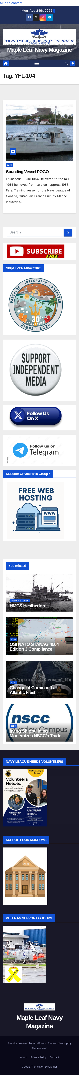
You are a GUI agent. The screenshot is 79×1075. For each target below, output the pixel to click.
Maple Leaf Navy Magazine (39, 50)
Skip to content (11, 3)
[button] (66, 63)
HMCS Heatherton (27, 605)
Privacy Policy (38, 1057)
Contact (54, 1057)
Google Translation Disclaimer (39, 1066)
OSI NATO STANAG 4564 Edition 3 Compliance (34, 647)
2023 (9, 165)
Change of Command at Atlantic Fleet (33, 690)
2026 (13, 639)
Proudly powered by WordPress (27, 1043)
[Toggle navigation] (37, 63)
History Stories (20, 601)
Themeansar (39, 1048)
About (23, 1057)
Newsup (63, 1043)
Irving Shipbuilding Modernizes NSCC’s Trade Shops (35, 735)
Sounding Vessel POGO (27, 171)
